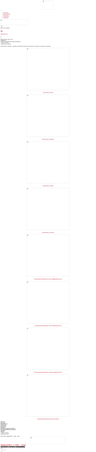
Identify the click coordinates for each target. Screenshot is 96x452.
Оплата (2, 431)
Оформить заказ (11, 446)
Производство (6, 13)
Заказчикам (6, 16)
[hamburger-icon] (1, 10)
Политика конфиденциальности (8, 429)
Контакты (5, 17)
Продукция (6, 15)
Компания (5, 12)
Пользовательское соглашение (8, 428)
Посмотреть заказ (4, 446)
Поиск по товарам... (5, 28)
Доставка (3, 430)
